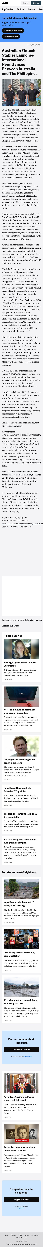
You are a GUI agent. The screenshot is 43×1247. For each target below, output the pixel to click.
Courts (31, 9)
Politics (20, 9)
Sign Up (36, 3)
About (27, 1235)
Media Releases (21, 1238)
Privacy (13, 1235)
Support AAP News (21, 1199)
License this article (10, 626)
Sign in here (28, 1056)
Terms (6, 1235)
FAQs (20, 1235)
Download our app (11, 36)
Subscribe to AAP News (13, 30)
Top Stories (7, 9)
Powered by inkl (21, 1241)
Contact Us (34, 1235)
